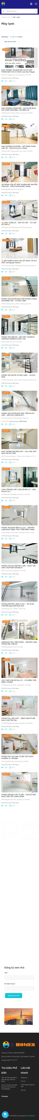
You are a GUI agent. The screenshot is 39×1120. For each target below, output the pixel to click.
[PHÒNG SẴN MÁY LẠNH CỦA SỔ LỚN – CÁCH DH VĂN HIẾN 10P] (19, 930)
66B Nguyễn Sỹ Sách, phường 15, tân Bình (15, 799)
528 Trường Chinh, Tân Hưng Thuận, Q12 (15, 871)
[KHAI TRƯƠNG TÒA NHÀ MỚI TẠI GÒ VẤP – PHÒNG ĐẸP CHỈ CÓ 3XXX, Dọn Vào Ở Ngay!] (19, 57)
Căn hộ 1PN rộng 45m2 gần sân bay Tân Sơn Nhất (9, 1079)
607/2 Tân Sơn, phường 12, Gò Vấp (13, 570)
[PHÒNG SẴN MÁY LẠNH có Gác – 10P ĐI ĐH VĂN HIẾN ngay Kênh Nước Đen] (19, 591)
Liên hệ (23, 1090)
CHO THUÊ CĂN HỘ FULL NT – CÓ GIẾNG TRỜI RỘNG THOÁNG (18, 681)
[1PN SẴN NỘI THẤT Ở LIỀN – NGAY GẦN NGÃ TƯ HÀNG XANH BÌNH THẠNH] (19, 892)
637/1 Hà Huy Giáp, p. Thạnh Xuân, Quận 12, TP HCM (19, 456)
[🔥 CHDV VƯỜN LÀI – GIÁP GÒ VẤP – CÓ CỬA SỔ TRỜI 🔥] (19, 210)
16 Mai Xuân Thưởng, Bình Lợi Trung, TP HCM (16, 113)
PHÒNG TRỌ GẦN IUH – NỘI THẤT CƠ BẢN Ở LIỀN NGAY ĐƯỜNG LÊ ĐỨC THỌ (17, 338)
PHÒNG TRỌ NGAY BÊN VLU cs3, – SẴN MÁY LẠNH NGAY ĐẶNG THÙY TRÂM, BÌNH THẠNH (18, 528)
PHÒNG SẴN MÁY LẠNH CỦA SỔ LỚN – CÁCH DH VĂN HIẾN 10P (18, 944)
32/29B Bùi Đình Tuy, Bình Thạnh (12, 909)
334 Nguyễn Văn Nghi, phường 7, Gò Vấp (15, 494)
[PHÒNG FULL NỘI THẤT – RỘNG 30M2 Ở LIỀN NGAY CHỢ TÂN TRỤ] (19, 706)
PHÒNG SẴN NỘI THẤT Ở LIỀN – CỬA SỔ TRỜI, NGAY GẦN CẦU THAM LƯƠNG (18, 795)
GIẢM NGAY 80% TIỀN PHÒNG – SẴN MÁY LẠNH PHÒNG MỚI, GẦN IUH (19, 643)
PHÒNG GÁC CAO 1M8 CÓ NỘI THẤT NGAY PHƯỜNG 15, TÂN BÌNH (17, 757)
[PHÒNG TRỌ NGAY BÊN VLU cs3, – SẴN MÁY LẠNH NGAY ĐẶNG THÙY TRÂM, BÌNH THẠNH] (19, 515)
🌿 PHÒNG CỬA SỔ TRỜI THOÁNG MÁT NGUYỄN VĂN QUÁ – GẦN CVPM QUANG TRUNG (19, 185)
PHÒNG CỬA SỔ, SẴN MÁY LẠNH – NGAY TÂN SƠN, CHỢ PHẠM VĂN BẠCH (18, 567)
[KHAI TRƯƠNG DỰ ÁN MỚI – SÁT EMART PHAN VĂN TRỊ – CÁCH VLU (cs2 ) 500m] (19, 134)
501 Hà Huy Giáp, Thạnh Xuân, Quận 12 (14, 418)
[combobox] (11, 41)
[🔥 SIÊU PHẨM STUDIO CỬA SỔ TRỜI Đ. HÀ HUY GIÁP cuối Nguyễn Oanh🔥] (19, 248)
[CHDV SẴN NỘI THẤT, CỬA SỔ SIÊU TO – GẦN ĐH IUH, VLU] (19, 477)
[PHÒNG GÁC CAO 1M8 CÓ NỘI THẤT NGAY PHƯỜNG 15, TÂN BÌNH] (19, 744)
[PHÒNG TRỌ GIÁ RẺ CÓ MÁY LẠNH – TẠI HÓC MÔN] (19, 363)
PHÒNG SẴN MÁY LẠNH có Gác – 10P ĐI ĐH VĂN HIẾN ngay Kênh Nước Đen (17, 605)
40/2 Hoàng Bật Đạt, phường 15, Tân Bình (15, 833)
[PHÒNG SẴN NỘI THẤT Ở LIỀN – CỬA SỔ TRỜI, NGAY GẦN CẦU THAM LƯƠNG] (19, 782)
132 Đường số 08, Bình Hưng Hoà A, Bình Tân (16, 948)
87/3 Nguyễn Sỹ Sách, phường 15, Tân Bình (16, 685)
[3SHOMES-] (3, 4)
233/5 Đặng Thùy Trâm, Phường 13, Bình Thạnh (17, 532)
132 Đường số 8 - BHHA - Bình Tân (13, 609)
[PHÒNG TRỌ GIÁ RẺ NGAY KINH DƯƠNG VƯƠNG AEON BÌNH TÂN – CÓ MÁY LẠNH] (19, 286)
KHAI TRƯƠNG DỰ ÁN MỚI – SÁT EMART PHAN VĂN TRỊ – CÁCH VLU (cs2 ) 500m (18, 147)
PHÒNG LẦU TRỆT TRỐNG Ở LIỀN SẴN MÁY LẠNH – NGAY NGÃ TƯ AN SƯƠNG (17, 867)
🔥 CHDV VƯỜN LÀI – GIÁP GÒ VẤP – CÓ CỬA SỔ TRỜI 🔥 (18, 223)
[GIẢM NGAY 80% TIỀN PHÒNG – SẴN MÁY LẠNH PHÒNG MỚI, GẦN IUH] (19, 630)
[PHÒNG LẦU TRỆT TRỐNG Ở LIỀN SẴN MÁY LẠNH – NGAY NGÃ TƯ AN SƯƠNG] (19, 854)
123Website (31, 1116)
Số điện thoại (10, 984)
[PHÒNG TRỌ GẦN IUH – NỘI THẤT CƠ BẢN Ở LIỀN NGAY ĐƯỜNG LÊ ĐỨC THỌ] (19, 324)
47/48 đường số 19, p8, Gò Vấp (12, 647)
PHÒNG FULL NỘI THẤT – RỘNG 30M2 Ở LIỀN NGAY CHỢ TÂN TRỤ (18, 719)
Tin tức (23, 1081)
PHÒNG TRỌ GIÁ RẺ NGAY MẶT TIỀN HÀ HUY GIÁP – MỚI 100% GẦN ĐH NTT (17, 414)
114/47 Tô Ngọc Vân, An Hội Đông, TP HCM (16, 75)
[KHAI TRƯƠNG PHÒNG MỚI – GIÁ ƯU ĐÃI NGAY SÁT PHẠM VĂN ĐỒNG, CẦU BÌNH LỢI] (19, 96)
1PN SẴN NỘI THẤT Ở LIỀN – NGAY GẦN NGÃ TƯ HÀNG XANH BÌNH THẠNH (19, 905)
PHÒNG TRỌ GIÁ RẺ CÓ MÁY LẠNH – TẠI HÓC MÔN (18, 376)
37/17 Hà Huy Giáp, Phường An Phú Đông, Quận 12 (18, 265)
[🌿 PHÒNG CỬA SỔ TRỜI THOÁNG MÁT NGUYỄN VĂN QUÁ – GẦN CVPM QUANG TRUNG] (19, 172)
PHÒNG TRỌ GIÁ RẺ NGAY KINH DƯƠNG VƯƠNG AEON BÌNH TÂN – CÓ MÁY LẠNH (19, 300)
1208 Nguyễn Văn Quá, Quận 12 (12, 189)
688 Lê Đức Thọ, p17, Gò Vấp (11, 342)
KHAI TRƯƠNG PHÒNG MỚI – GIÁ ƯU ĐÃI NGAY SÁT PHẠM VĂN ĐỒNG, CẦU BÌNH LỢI (18, 109)
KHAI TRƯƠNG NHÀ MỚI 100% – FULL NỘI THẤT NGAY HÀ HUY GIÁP (19, 452)
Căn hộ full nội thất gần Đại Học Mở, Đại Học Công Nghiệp (9, 1087)
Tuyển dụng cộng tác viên (28, 1085)
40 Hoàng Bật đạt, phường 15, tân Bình (14, 761)
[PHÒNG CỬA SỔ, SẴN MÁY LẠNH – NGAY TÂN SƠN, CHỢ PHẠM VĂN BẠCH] (19, 553)
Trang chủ (24, 1077)
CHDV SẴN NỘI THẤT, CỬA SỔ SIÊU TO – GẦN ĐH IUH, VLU (18, 490)
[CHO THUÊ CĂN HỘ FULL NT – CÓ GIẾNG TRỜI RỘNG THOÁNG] (19, 668)
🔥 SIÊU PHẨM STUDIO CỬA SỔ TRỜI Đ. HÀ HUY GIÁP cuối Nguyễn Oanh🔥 (19, 261)
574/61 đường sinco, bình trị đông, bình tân (16, 304)
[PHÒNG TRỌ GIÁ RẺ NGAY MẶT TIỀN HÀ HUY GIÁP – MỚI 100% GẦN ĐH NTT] (19, 401)
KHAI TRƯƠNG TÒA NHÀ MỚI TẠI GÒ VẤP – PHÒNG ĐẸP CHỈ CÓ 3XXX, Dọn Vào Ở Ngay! (18, 71)
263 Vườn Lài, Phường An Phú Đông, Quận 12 (16, 227)
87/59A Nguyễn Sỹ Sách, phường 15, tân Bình (17, 723)
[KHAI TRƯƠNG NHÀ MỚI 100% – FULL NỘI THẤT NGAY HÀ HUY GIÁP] (19, 439)
